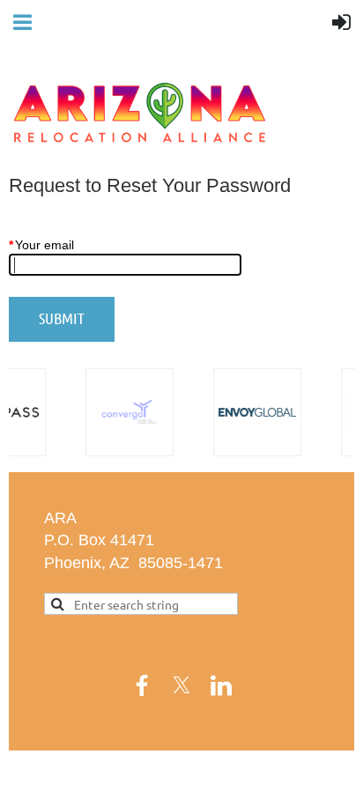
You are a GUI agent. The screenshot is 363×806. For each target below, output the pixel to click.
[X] (181, 685)
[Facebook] (142, 685)
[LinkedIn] (221, 685)
